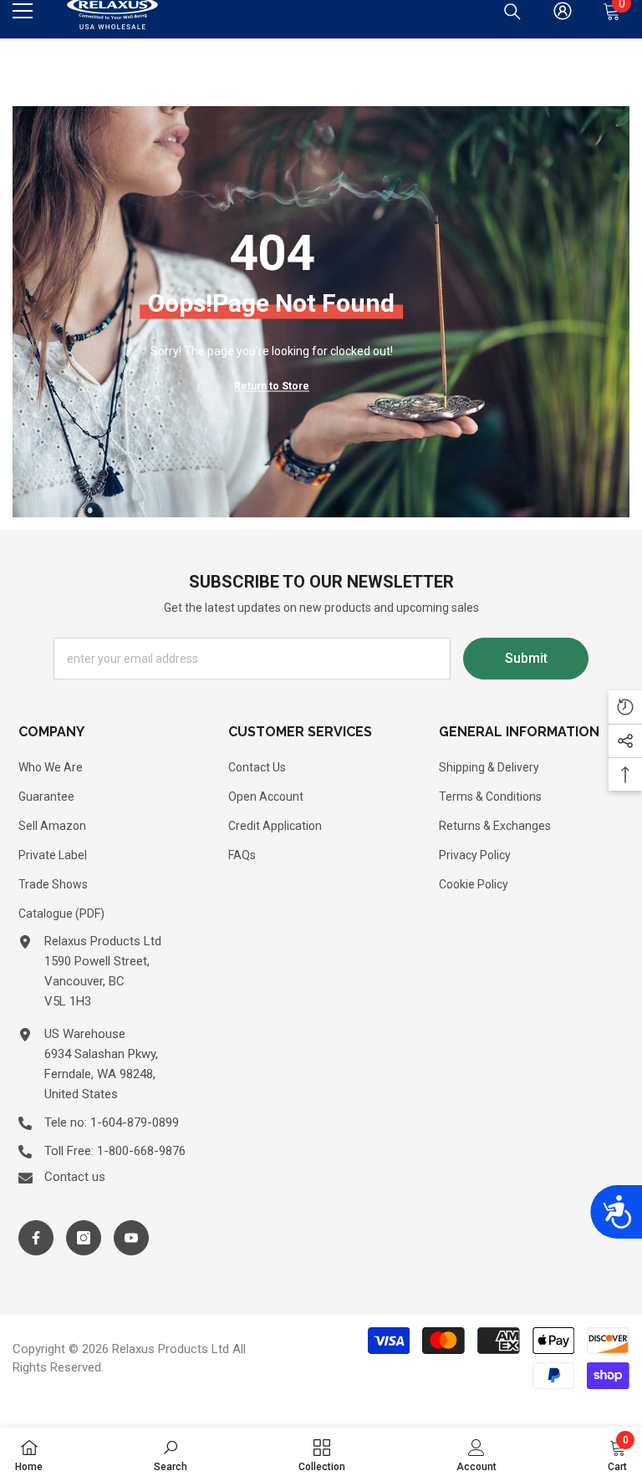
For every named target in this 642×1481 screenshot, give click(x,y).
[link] (170, 1454)
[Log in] (562, 11)
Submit (526, 658)
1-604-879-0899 (134, 1122)
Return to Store (271, 386)
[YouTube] (131, 1237)
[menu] (23, 11)
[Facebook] (36, 1237)
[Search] (512, 12)
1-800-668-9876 (141, 1150)
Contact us (74, 1176)
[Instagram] (83, 1237)
